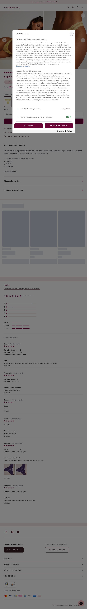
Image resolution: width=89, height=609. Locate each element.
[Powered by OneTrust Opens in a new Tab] (65, 131)
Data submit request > (23, 66)
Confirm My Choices (58, 126)
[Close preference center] (71, 34)
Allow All (28, 126)
